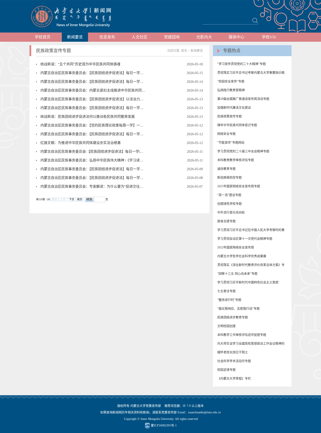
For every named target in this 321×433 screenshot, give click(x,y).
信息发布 (107, 37)
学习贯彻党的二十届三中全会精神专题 (243, 151)
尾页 (79, 199)
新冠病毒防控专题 (229, 177)
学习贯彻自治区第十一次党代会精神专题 (244, 238)
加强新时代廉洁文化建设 (234, 107)
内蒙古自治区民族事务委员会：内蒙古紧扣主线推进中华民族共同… (92, 90)
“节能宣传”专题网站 (230, 142)
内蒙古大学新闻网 (75, 16)
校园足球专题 (226, 369)
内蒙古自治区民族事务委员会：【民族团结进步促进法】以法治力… (91, 99)
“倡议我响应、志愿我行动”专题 (238, 308)
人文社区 (139, 37)
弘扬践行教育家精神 (231, 90)
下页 (71, 199)
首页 (184, 50)
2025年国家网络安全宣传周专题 (238, 186)
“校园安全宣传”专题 (230, 81)
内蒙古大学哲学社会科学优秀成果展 (241, 256)
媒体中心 (236, 37)
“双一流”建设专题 (229, 195)
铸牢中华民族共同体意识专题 (237, 125)
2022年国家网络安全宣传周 (235, 247)
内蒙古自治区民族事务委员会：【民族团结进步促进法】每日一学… (91, 73)
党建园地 (172, 37)
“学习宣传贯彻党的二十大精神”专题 (241, 64)
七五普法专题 (226, 291)
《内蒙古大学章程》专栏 (234, 378)
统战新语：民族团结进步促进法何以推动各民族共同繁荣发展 (87, 116)
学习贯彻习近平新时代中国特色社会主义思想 (247, 282)
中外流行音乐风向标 (231, 212)
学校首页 (42, 37)
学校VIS (269, 37)
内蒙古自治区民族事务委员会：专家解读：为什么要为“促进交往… (91, 186)
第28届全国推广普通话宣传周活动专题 (243, 98)
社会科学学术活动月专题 (234, 361)
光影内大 (204, 37)
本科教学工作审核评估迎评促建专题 (241, 334)
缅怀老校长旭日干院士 (232, 352)
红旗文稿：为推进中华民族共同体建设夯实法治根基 (80, 143)
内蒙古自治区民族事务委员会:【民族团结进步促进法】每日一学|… (91, 151)
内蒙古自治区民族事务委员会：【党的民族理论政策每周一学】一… (91, 125)
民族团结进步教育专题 (232, 317)
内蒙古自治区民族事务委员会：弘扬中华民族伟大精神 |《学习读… (91, 160)
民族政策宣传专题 (229, 116)
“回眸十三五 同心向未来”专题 (237, 273)
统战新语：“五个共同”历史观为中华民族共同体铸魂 (80, 64)
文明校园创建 (226, 326)
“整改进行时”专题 (229, 299)
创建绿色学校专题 (229, 203)
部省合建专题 (226, 221)
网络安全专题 (226, 133)
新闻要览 (75, 37)
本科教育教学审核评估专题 (235, 160)
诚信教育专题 (226, 168)
